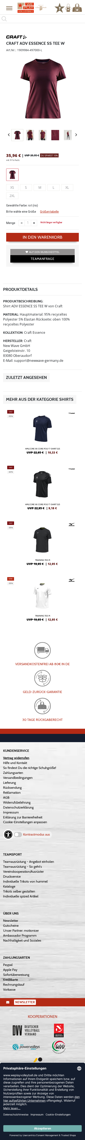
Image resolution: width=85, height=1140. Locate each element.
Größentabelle (49, 211)
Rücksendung (12, 788)
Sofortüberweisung (16, 975)
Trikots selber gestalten (19, 891)
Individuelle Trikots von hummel (25, 881)
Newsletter (10, 921)
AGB (6, 797)
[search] (42, 19)
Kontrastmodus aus (36, 834)
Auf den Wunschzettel (44, 251)
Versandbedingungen (18, 778)
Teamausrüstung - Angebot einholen (28, 862)
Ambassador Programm (20, 935)
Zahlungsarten (13, 773)
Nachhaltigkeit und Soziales (22, 940)
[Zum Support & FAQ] (59, 7)
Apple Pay (10, 970)
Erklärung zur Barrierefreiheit (22, 817)
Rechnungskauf (13, 985)
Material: (11, 314)
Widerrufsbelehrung (17, 802)
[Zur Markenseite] (16, 37)
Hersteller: (13, 341)
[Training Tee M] (42, 545)
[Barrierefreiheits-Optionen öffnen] (8, 834)
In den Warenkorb (43, 237)
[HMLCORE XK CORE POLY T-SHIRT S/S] (42, 434)
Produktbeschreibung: (23, 301)
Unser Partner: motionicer (21, 931)
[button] (9, 8)
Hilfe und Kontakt (15, 763)
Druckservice (12, 876)
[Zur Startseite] (32, 7)
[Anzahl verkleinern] (22, 223)
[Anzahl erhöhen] (34, 223)
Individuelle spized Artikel (20, 896)
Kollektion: (13, 333)
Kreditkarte (10, 980)
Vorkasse (9, 989)
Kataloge (9, 886)
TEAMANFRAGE (42, 259)
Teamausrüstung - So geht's (22, 867)
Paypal (8, 965)
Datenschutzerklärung (18, 807)
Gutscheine (11, 926)
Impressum (11, 812)
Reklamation (12, 793)
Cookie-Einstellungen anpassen (25, 822)
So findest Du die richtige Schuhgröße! (29, 768)
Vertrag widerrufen (16, 758)
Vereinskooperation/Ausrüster (23, 872)
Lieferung (9, 783)
